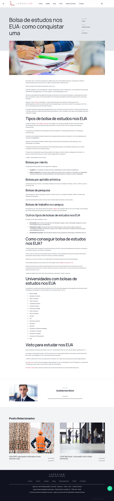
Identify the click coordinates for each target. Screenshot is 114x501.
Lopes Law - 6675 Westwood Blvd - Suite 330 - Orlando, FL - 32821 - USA (51, 486)
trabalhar (55, 208)
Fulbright (61, 262)
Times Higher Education (42, 123)
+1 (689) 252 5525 (77, 486)
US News (36, 102)
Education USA (69, 262)
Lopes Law (30, 362)
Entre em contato (30, 367)
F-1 (85, 350)
